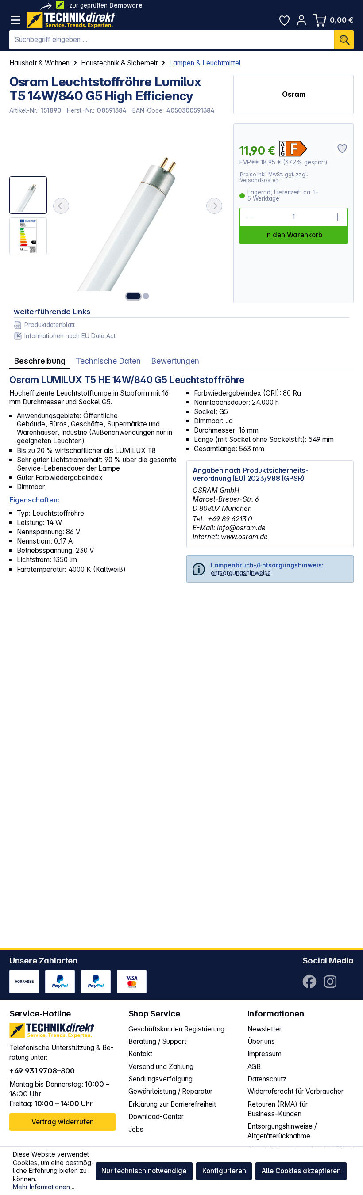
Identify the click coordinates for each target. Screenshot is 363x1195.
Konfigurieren (224, 1171)
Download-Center (156, 1116)
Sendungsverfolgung (160, 1079)
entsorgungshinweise (241, 572)
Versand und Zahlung (160, 1066)
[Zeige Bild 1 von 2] (134, 296)
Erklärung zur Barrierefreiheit (172, 1104)
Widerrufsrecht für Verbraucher (295, 1091)
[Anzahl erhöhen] (338, 217)
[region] (116, 213)
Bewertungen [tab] (175, 360)
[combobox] (172, 39)
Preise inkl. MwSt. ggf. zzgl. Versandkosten (274, 177)
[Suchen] (344, 39)
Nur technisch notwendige (143, 1171)
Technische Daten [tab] (108, 360)
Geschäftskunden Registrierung (176, 1029)
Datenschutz (266, 1079)
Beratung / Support (157, 1041)
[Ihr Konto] (301, 20)
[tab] (39, 361)
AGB (254, 1066)
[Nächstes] (214, 205)
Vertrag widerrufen (62, 1122)
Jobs (135, 1129)
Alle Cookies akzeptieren (301, 1171)
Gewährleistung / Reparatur (170, 1091)
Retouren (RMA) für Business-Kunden (277, 1109)
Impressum (264, 1054)
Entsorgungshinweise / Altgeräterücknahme (282, 1131)
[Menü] (15, 20)
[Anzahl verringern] (249, 217)
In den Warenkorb (293, 235)
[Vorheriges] (61, 205)
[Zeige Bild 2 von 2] (146, 296)
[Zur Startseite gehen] (71, 20)
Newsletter (264, 1029)
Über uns (261, 1041)
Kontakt (140, 1054)
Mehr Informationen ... (44, 1187)
